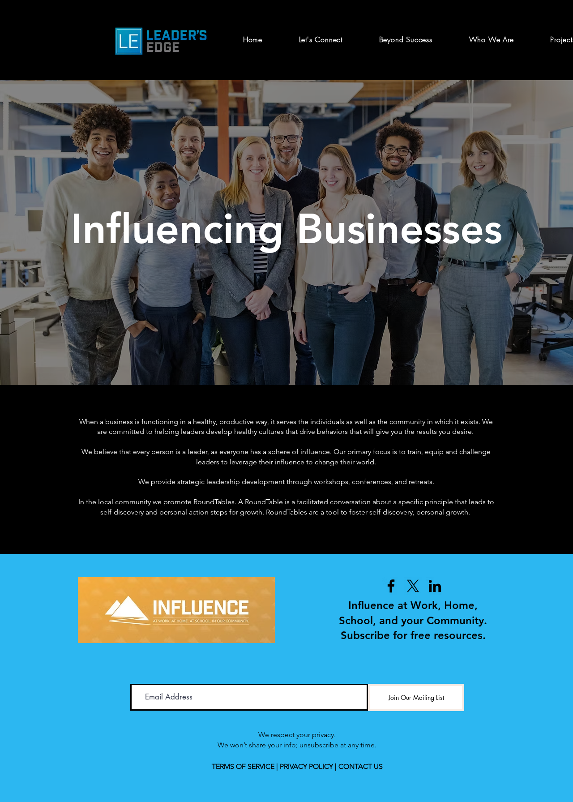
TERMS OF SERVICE (243, 766)
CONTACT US (360, 766)
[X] (413, 586)
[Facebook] (391, 586)
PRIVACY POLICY (306, 766)
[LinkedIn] (435, 586)
